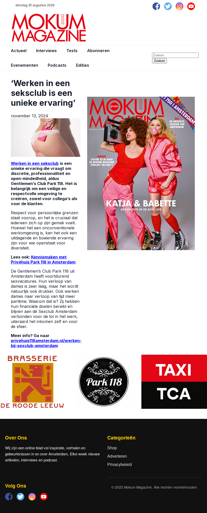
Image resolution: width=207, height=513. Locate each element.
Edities (82, 65)
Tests (71, 50)
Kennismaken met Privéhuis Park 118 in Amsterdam (43, 259)
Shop (112, 448)
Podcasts (57, 65)
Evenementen (24, 65)
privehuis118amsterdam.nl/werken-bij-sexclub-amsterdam (46, 343)
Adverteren (117, 456)
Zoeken (159, 61)
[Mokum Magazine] (49, 28)
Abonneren (98, 50)
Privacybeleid (119, 464)
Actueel (19, 50)
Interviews (46, 50)
